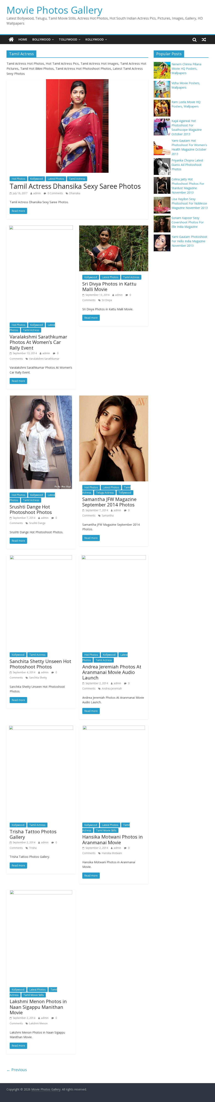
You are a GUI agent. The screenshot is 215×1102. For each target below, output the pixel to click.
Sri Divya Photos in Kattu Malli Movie (109, 286)
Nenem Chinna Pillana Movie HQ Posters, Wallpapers (186, 68)
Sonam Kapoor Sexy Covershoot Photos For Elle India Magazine (188, 222)
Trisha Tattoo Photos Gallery (33, 834)
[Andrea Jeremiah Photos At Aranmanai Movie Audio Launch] (114, 558)
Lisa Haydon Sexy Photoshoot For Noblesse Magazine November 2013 (190, 203)
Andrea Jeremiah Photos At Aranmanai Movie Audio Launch (111, 672)
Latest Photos (56, 179)
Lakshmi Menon (38, 1023)
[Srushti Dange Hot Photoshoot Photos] (41, 398)
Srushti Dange (37, 523)
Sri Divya (107, 300)
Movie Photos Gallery (54, 9)
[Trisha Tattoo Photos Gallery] (41, 728)
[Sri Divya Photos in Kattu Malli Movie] (113, 228)
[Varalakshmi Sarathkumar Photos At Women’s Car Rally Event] (41, 228)
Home (22, 39)
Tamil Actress (77, 179)
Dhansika (74, 193)
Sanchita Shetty (38, 677)
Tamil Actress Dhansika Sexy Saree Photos (75, 186)
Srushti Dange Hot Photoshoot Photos (31, 509)
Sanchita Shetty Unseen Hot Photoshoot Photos (40, 664)
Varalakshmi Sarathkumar (44, 358)
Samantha (108, 515)
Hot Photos (18, 179)
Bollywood (41, 39)
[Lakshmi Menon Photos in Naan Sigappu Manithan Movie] (41, 892)
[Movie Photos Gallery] (11, 39)
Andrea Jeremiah (112, 688)
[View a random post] (203, 39)
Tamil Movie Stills (106, 830)
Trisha (33, 848)
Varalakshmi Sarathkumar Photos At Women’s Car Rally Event (38, 342)
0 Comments (55, 193)
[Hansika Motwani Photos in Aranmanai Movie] (114, 728)
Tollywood (68, 39)
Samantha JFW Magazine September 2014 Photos (109, 502)
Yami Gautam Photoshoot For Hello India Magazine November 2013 (189, 241)
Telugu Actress (105, 492)
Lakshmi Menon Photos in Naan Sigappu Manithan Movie (38, 1007)
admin (37, 193)
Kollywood (94, 39)
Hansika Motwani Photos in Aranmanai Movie (112, 839)
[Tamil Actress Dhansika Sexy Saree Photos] (77, 81)
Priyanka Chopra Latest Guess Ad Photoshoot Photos (187, 164)
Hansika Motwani (112, 853)
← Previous (17, 1069)
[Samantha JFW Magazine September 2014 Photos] (113, 398)
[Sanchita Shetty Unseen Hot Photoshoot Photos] (41, 558)
